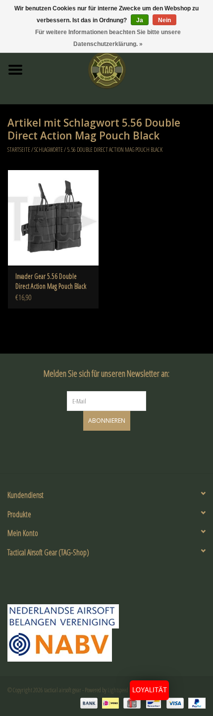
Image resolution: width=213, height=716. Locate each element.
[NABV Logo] (106, 645)
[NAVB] (106, 616)
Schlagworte (48, 149)
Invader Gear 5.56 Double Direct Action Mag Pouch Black (50, 281)
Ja (139, 20)
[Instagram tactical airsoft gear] (115, 450)
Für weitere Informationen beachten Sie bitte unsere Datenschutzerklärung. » (108, 38)
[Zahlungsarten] (88, 702)
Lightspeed (117, 690)
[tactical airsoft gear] (121, 69)
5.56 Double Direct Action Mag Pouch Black (114, 149)
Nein (164, 20)
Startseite (18, 149)
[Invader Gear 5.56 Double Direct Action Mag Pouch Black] (53, 218)
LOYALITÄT (149, 690)
